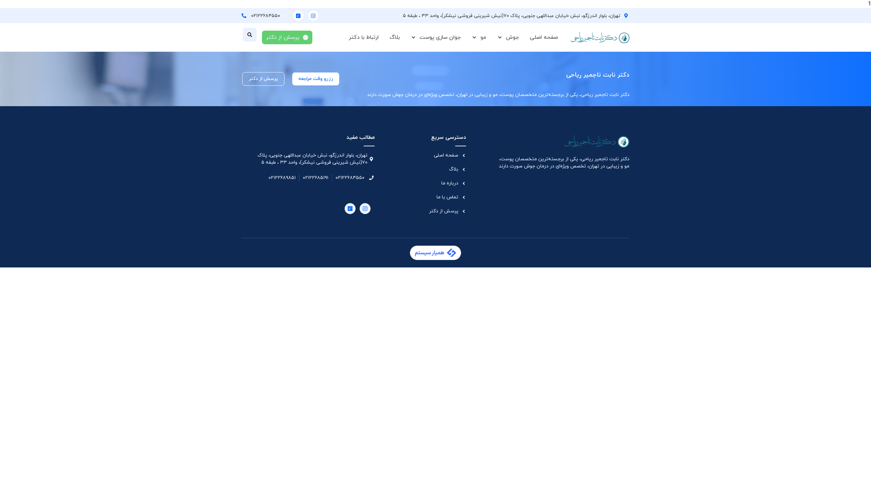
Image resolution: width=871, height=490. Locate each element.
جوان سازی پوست (440, 37)
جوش (512, 37)
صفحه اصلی (544, 37)
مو (483, 37)
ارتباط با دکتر (364, 37)
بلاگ (395, 37)
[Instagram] (313, 16)
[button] (250, 35)
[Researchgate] (298, 16)
